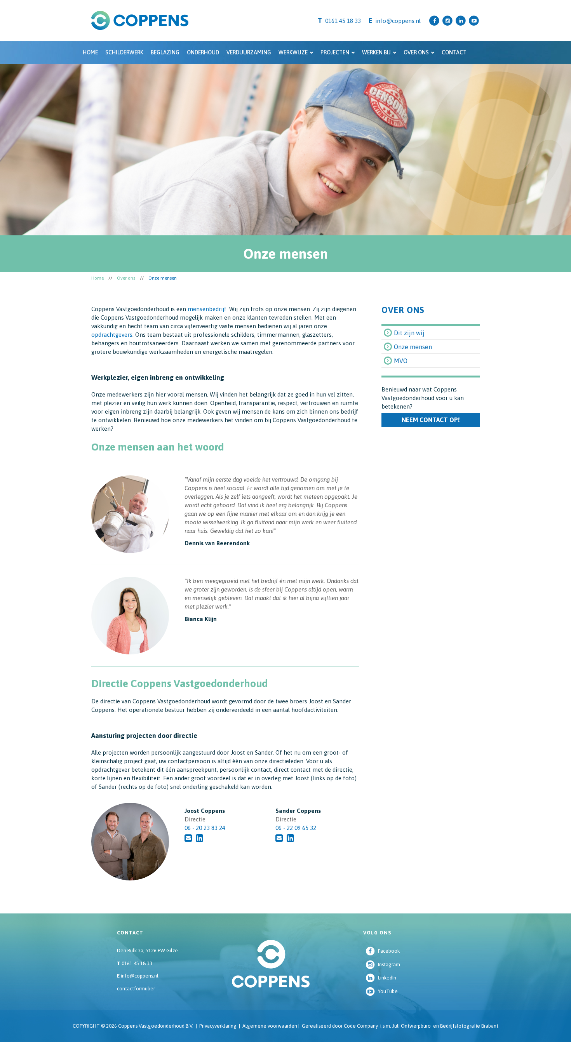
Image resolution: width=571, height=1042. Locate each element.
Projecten (334, 52)
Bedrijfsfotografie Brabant (469, 1026)
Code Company (361, 1026)
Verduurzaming (248, 52)
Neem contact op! (431, 419)
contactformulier (136, 989)
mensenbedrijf (207, 309)
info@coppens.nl (398, 20)
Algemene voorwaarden (269, 1026)
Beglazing (165, 52)
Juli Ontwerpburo (411, 1026)
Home (90, 52)
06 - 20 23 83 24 (205, 828)
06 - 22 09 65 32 (295, 828)
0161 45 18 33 (134, 963)
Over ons (416, 52)
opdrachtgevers (111, 334)
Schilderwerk (124, 52)
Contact (454, 52)
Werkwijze (293, 52)
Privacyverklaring (218, 1026)
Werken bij (376, 52)
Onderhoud (203, 52)
